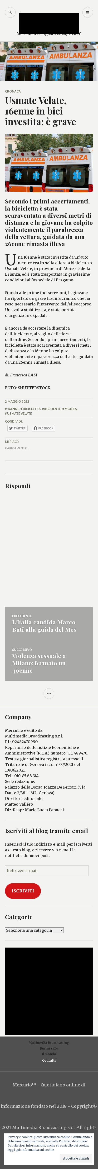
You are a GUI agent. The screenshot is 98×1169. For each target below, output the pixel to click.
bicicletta (32, 409)
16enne (13, 409)
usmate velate (19, 413)
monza (71, 409)
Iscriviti (23, 891)
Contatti (49, 1061)
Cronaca (13, 91)
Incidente (52, 409)
